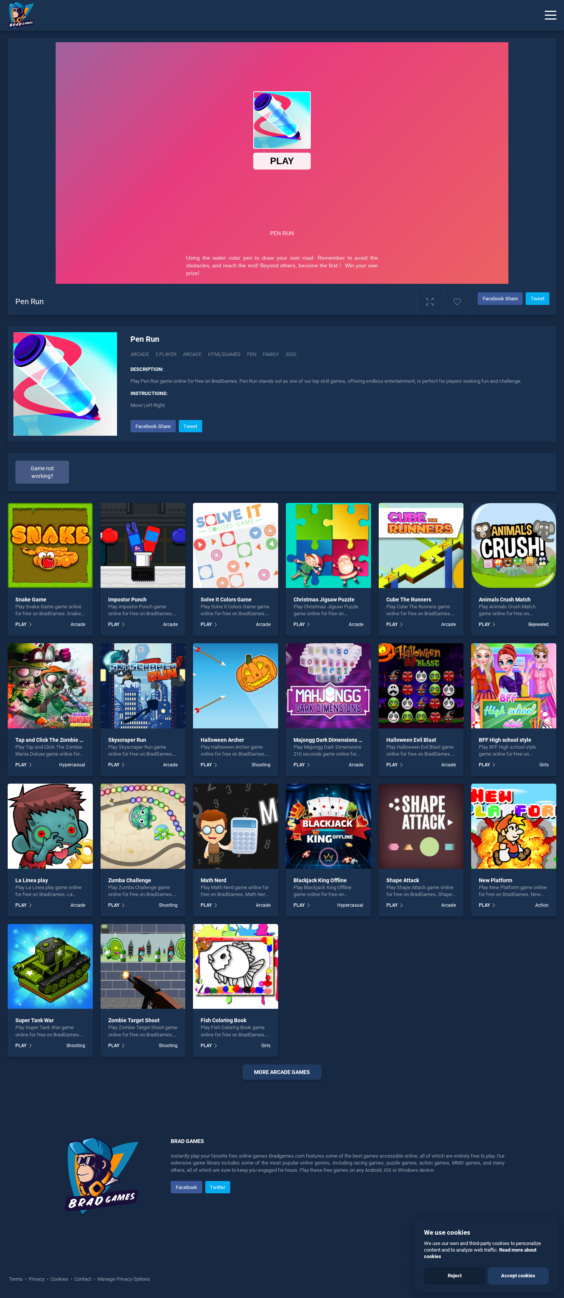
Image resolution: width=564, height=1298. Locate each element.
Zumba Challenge (129, 880)
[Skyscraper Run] (143, 685)
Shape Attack (402, 880)
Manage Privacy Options (123, 1279)
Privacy (37, 1279)
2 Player (165, 354)
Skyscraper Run (127, 740)
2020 (290, 354)
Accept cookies (518, 1275)
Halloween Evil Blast (411, 740)
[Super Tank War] (50, 966)
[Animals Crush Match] (513, 545)
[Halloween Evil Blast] (421, 685)
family (271, 354)
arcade (192, 354)
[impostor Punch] (143, 545)
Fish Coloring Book (223, 1020)
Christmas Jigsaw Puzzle (324, 599)
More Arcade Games (282, 1072)
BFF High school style (505, 740)
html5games (224, 354)
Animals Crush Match (505, 599)
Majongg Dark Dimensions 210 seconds (341, 740)
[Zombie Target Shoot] (143, 966)
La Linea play (31, 880)
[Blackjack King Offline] (328, 826)
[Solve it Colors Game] (235, 545)
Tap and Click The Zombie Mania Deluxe (64, 740)
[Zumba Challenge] (143, 826)
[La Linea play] (50, 826)
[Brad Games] (17, 15)
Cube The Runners (408, 599)
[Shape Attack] (421, 826)
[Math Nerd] (235, 826)
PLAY (20, 624)
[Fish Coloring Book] (235, 966)
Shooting (261, 765)
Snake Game (30, 599)
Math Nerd (213, 880)
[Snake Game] (50, 545)
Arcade (139, 354)
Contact (82, 1279)
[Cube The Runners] (421, 545)
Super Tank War (34, 1020)
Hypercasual (72, 765)
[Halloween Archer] (235, 685)
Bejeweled (538, 624)
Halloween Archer (222, 740)
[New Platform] (513, 826)
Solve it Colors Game (226, 599)
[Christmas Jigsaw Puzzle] (328, 545)
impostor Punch (127, 599)
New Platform (495, 880)
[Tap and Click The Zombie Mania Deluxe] (50, 685)
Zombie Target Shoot (134, 1020)
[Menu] (550, 15)
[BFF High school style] (513, 685)
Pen (251, 354)
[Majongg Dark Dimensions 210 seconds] (328, 685)
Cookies (59, 1279)
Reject (455, 1275)
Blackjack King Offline (320, 880)
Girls (544, 765)
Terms (16, 1279)
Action (542, 905)
